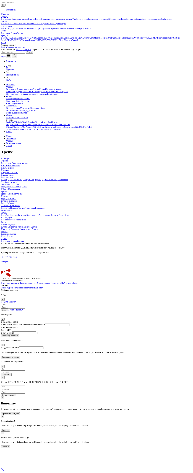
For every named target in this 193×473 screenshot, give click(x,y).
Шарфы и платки (83, 28)
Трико (10, 194)
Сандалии (44, 24)
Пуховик (12, 180)
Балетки (14, 24)
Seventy (25, 40)
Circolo (20, 38)
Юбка (3, 189)
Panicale (139, 38)
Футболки (5, 184)
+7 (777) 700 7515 (23, 49)
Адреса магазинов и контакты (20, 288)
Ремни (73, 28)
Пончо (31, 180)
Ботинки (21, 24)
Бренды (4, 35)
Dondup (26, 38)
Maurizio (97, 38)
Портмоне (45, 28)
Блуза (3, 203)
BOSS (8, 38)
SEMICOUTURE (14, 40)
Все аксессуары (8, 28)
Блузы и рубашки (134, 19)
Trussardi (32, 40)
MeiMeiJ (105, 38)
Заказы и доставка (28, 283)
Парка (65, 180)
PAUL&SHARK (150, 38)
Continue (5, 430)
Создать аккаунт (8, 302)
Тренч (59, 180)
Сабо (37, 24)
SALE (3, 42)
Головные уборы (33, 28)
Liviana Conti (88, 38)
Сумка (14, 33)
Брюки (117, 19)
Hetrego (49, 38)
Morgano (127, 38)
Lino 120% (78, 38)
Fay (44, 38)
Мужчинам (11, 10)
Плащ (25, 180)
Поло (17, 184)
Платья (31, 19)
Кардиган (5, 208)
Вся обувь (5, 24)
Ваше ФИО (6, 330)
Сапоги (51, 24)
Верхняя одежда (65, 19)
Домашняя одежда (20, 19)
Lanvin (66, 38)
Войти (4, 47)
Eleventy (33, 38)
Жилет (19, 180)
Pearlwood (161, 38)
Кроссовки (30, 24)
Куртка (38, 180)
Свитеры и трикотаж (151, 19)
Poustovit (170, 38)
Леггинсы (18, 194)
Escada (40, 38)
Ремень (4, 231)
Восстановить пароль (10, 357)
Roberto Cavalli (70, 127)
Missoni (120, 38)
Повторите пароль (9, 327)
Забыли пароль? (15, 310)
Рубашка (10, 203)
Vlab (57, 40)
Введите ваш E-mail (10, 348)
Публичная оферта (69, 283)
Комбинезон (166, 19)
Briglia (14, 38)
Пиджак (4, 175)
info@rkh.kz (6, 261)
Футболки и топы (80, 19)
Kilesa (61, 38)
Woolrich (74, 40)
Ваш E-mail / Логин (9, 322)
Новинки (5, 14)
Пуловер (14, 208)
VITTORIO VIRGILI (45, 40)
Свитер (21, 208)
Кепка (20, 227)
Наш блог (38, 288)
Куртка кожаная (49, 180)
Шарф (3, 236)
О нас (3, 288)
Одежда (4, 16)
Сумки (4, 31)
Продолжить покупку (10, 414)
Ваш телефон (7, 333)
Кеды (63, 24)
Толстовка (30, 208)
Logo (3, 56)
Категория (5, 158)
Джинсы (5, 170)
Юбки (111, 19)
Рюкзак (20, 33)
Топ (12, 184)
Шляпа (4, 227)
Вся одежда (6, 19)
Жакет (11, 175)
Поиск (29, 52)
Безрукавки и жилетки (98, 19)
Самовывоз (56, 283)
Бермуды (5, 198)
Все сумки (5, 33)
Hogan (55, 38)
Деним (37, 19)
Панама (27, 227)
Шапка (34, 227)
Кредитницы (64, 28)
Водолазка (40, 208)
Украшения (20, 28)
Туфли (58, 24)
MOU (133, 38)
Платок (10, 236)
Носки (4, 165)
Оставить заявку (8, 395)
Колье (3, 222)
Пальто (4, 180)
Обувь (4, 21)
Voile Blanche (65, 40)
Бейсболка (12, 227)
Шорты (123, 19)
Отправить (6, 375)
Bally (3, 38)
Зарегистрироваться (16, 47)
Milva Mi (113, 38)
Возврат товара (43, 283)
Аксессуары (6, 26)
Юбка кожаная (13, 189)
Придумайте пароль (23, 324)
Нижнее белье (13, 165)
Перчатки (54, 28)
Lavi (71, 38)
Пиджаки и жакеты (49, 19)
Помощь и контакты (10, 283)
